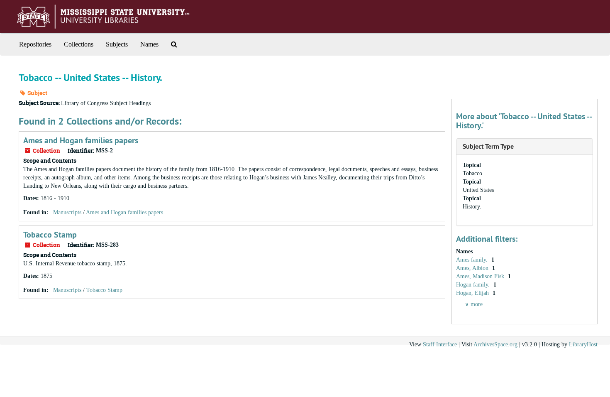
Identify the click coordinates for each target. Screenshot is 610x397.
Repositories (35, 44)
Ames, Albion (473, 268)
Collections (78, 44)
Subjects (117, 44)
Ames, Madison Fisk (481, 276)
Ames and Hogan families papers (80, 140)
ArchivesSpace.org (495, 344)
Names (149, 44)
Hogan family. (473, 285)
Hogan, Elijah (473, 293)
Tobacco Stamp (50, 234)
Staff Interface (440, 344)
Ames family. (472, 260)
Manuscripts (67, 212)
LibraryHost (583, 344)
